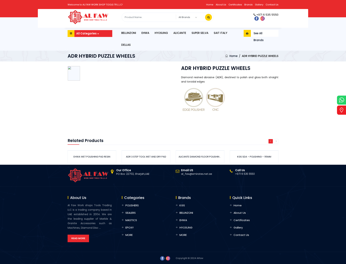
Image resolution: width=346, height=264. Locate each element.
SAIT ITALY (220, 33)
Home (209, 4)
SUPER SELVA (200, 33)
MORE (129, 235)
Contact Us (272, 4)
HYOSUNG (161, 33)
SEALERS (130, 213)
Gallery (259, 4)
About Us (221, 4)
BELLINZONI (128, 33)
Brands (248, 4)
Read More (78, 238)
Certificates (235, 4)
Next (276, 141)
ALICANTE (179, 33)
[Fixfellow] (88, 17)
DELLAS (126, 45)
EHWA (145, 33)
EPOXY (129, 227)
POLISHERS (132, 205)
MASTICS (131, 220)
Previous (270, 141)
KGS (182, 205)
